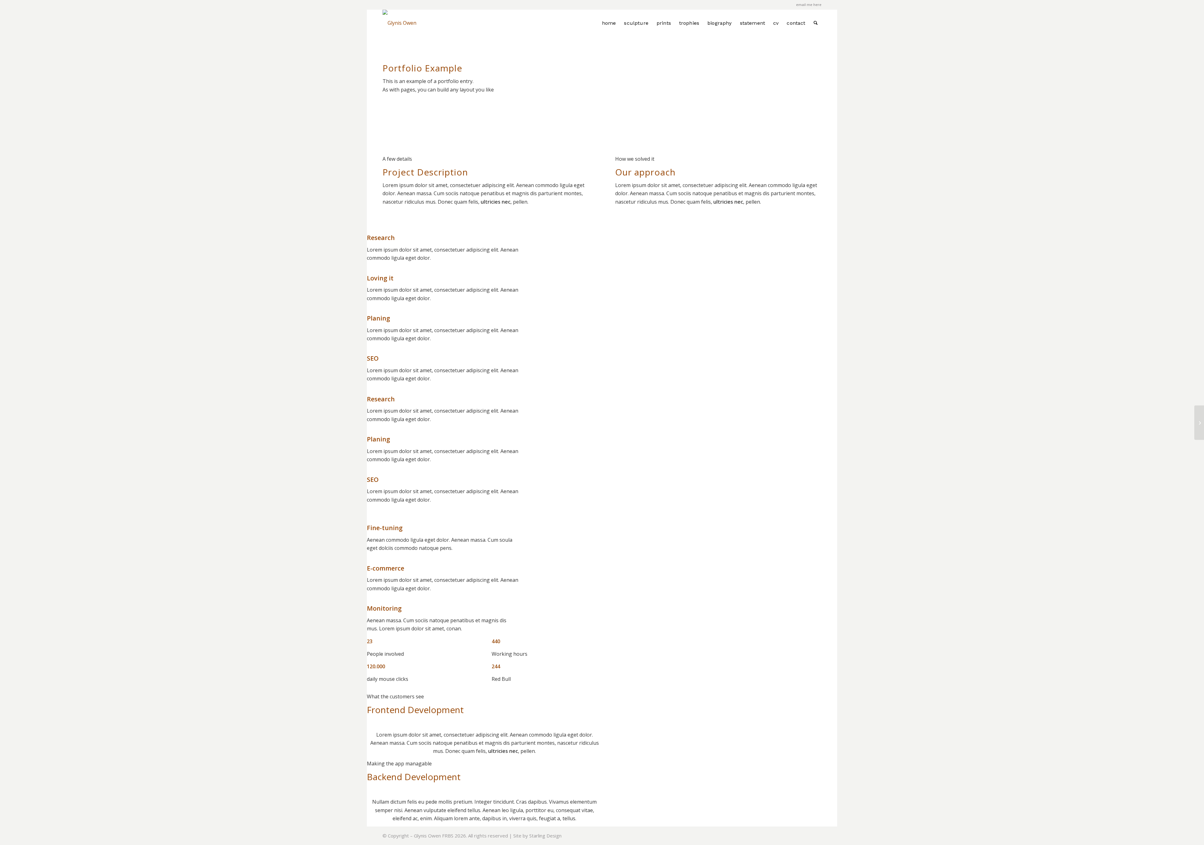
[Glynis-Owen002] (399, 23)
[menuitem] (609, 23)
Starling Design (545, 835)
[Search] (816, 23)
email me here (808, 4)
